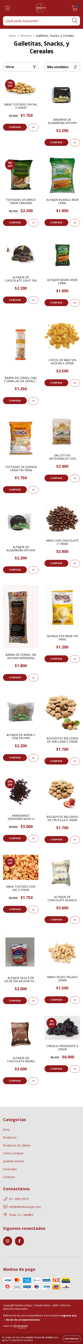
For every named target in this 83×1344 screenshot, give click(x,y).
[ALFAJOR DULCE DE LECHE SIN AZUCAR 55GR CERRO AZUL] (33, 1000)
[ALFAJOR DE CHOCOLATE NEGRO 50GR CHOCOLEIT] (33, 1081)
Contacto (9, 1177)
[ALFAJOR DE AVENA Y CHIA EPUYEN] (33, 757)
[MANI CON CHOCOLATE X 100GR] (75, 563)
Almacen (26, 36)
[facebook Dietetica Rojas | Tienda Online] (19, 1241)
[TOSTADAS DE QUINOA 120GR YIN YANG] (33, 490)
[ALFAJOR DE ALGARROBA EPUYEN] (33, 570)
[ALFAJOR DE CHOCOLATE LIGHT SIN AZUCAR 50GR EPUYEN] (33, 300)
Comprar (15, 127)
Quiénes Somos (13, 1161)
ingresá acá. (69, 1315)
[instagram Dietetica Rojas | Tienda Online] (7, 1241)
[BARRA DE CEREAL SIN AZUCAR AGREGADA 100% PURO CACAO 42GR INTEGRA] (33, 677)
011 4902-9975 (19, 1199)
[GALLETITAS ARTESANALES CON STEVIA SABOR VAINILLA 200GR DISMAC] (75, 478)
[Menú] (7, 8)
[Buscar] (75, 20)
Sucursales (10, 1169)
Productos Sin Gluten (16, 1145)
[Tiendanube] (15, 1327)
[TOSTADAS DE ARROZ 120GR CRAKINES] (33, 222)
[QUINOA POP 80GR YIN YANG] (75, 659)
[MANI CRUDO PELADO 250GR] (75, 1000)
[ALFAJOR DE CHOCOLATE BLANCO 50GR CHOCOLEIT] (75, 920)
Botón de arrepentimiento (23, 1319)
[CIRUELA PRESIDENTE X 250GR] (75, 1069)
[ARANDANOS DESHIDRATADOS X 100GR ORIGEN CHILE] (33, 838)
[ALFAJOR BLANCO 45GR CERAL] (75, 222)
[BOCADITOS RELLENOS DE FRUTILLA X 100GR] (75, 839)
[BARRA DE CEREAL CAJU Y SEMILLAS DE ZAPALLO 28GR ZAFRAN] (33, 400)
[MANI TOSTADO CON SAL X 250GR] (33, 909)
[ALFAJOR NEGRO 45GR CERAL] (75, 302)
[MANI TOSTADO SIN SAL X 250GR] (33, 127)
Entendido (72, 1338)
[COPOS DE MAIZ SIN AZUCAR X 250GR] (75, 383)
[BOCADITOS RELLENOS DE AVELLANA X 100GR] (75, 761)
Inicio (12, 36)
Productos (10, 1137)
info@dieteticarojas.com (25, 1207)
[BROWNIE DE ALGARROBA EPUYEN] (75, 142)
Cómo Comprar (13, 1153)
